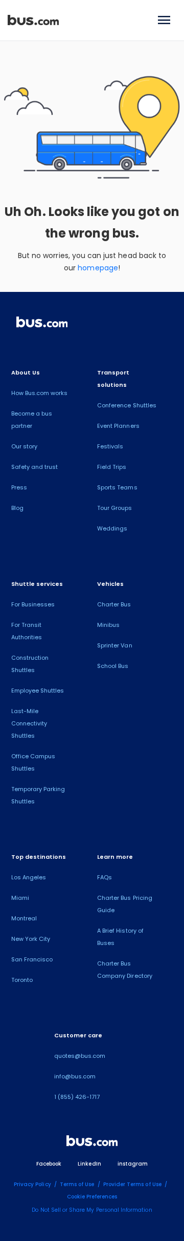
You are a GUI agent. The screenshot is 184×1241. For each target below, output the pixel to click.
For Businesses (33, 604)
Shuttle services (37, 584)
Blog (17, 508)
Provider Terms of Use (132, 1184)
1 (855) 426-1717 (77, 1097)
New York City (31, 939)
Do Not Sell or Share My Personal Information (92, 1210)
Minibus (108, 625)
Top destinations (38, 857)
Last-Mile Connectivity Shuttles (29, 723)
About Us (25, 372)
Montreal (24, 918)
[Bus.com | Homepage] (41, 324)
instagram (133, 1164)
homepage (98, 268)
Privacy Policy (32, 1184)
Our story (24, 446)
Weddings (112, 528)
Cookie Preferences (92, 1196)
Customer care (78, 1035)
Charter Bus (114, 604)
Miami (20, 898)
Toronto (22, 980)
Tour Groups (114, 508)
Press (19, 487)
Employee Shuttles (37, 690)
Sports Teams (117, 487)
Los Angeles (29, 877)
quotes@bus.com (80, 1056)
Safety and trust (34, 467)
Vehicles (110, 584)
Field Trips (112, 467)
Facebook (48, 1164)
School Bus (113, 666)
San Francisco (32, 959)
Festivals (110, 446)
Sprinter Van (114, 645)
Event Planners (118, 426)
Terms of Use (77, 1184)
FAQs (104, 877)
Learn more (115, 857)
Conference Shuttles (126, 405)
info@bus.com (75, 1076)
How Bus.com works (39, 393)
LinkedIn (89, 1164)
